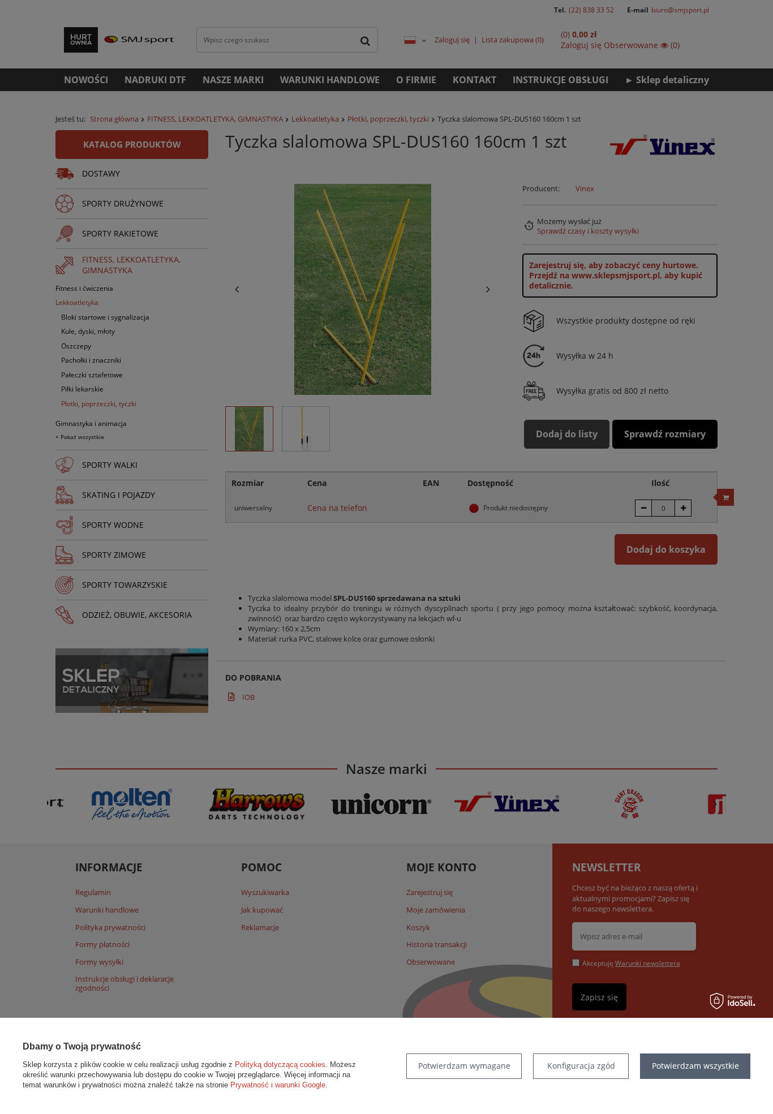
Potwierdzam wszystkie (695, 1065)
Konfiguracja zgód (581, 1065)
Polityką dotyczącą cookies (280, 1064)
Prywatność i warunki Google (277, 1085)
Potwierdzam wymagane (464, 1065)
